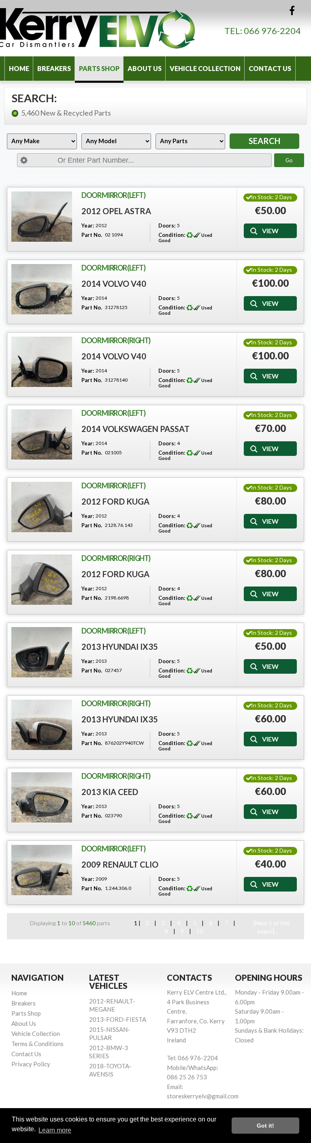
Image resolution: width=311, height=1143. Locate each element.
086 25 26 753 (187, 1077)
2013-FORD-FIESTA (117, 1019)
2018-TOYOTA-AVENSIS (110, 1070)
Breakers (54, 68)
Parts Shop (99, 68)
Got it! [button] (265, 1125)
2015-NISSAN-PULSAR (109, 1033)
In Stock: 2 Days (271, 196)
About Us (145, 68)
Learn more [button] (54, 1130)
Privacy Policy (30, 1064)
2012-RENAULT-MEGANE (112, 1005)
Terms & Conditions (37, 1043)
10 (199, 931)
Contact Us (270, 68)
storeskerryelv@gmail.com (203, 1096)
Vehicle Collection (205, 68)
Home (19, 68)
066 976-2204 (272, 30)
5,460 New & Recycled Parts (66, 112)
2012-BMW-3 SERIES (108, 1051)
